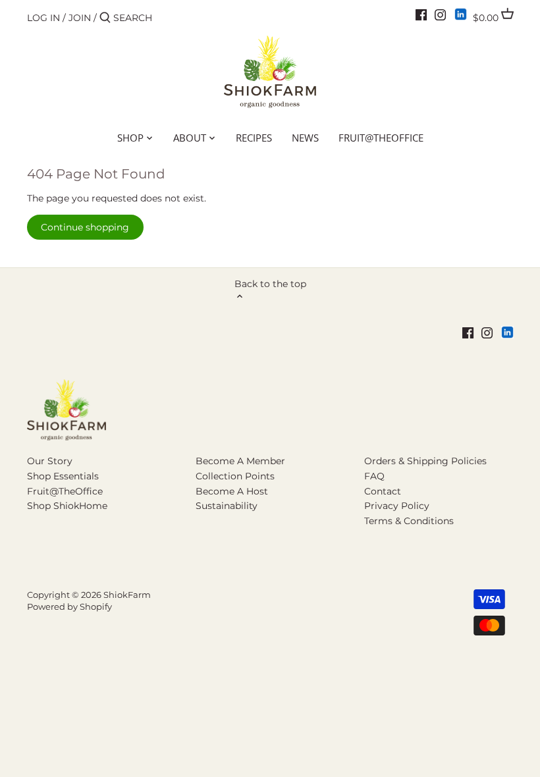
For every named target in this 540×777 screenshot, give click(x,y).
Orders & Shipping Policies (425, 461)
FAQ (374, 476)
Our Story (49, 461)
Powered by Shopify (69, 607)
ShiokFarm (127, 595)
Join (79, 18)
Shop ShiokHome (67, 506)
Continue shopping (85, 227)
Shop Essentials (63, 476)
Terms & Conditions (409, 521)
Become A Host (232, 491)
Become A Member (240, 461)
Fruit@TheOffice (65, 491)
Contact (382, 491)
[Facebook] (421, 14)
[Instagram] (440, 14)
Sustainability (226, 506)
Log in (43, 18)
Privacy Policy (396, 506)
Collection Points (235, 476)
